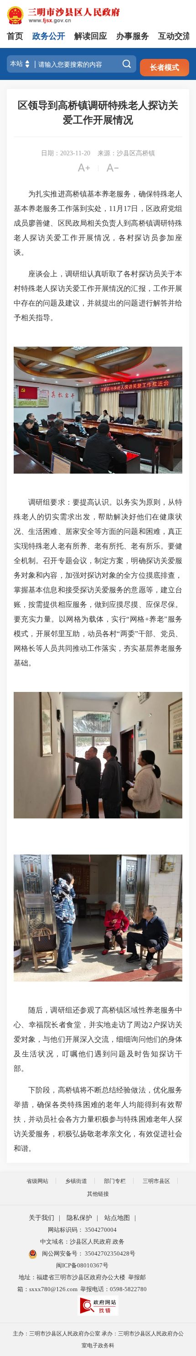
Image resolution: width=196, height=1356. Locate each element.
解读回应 (90, 36)
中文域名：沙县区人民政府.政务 (82, 1241)
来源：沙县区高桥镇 (126, 153)
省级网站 (37, 1181)
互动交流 (174, 36)
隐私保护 (79, 1217)
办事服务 (132, 36)
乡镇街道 (76, 1181)
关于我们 (41, 1217)
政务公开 (48, 36)
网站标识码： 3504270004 (82, 1229)
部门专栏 (115, 1181)
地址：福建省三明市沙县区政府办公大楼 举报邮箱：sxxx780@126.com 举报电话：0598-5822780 (82, 1283)
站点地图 (117, 1217)
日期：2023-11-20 (65, 153)
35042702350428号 (109, 1253)
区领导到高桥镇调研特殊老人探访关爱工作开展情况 (98, 113)
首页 (15, 36)
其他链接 (98, 1194)
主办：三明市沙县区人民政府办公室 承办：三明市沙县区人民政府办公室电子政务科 (98, 1339)
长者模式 (164, 67)
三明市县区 (156, 1181)
